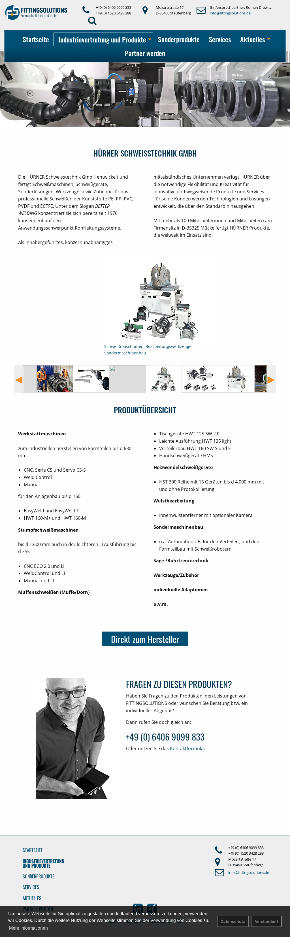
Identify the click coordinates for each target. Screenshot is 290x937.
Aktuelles (32, 898)
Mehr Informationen (28, 928)
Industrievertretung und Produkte (43, 863)
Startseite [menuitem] (36, 39)
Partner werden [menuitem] (145, 53)
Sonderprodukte (38, 876)
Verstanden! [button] (266, 921)
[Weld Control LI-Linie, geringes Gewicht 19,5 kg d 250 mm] (200, 379)
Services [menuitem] (220, 39)
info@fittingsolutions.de (230, 13)
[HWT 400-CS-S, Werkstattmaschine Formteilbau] (236, 379)
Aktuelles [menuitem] (252, 39)
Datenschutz (233, 921)
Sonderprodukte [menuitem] (179, 39)
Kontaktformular (188, 748)
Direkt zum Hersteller (145, 638)
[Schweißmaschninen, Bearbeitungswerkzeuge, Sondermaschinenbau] (164, 379)
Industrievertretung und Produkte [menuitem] (102, 39)
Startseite (33, 850)
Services (31, 887)
